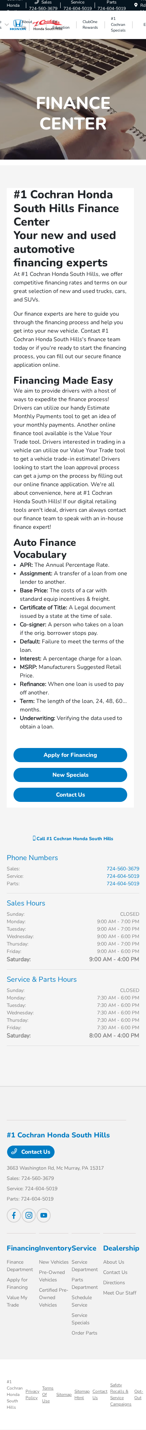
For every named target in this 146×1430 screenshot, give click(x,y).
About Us (113, 1262)
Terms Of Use (48, 1394)
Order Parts (84, 1333)
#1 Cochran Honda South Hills (15, 1394)
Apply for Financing (70, 755)
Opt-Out (138, 1395)
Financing (23, 1248)
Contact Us (70, 795)
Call (74, 839)
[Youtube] (43, 1215)
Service (84, 1248)
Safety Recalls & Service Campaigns (120, 1394)
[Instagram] (29, 1215)
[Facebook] (14, 1215)
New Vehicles (54, 1262)
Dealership (121, 1248)
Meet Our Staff (119, 1293)
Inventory (55, 1248)
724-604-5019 (123, 876)
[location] (135, 5)
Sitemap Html (82, 1395)
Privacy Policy (32, 1395)
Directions (114, 1282)
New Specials (70, 775)
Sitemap (64, 1394)
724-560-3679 (123, 868)
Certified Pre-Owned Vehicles (53, 1297)
